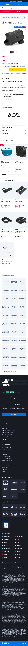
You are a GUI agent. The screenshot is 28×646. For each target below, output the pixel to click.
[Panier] (25, 4)
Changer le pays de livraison (7, 577)
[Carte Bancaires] (6, 489)
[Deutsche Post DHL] (6, 507)
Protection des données (7, 434)
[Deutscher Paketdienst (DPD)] (14, 507)
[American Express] (22, 483)
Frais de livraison (5, 454)
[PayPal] (14, 489)
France (23, 66)
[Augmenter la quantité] (6, 69)
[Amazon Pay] (22, 489)
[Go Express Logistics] (14, 514)
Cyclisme (7, 14)
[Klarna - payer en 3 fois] (6, 496)
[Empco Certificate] (6, 525)
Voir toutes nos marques (9, 371)
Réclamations (5, 452)
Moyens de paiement (6, 456)
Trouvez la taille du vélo (7, 460)
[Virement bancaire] (14, 496)
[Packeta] (22, 514)
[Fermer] (25, 17)
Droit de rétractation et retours (8, 449)
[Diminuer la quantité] (3, 69)
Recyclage (4, 439)
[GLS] (6, 514)
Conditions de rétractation (7, 432)
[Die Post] (22, 507)
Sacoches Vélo (20, 14)
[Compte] (22, 4)
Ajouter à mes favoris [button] (9, 73)
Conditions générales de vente (8, 430)
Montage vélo (5, 469)
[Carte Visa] (14, 483)
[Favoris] (19, 4)
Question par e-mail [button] (21, 73)
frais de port (7, 563)
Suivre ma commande (6, 458)
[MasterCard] (6, 483)
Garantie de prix (5, 467)
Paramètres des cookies (7, 436)
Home (3, 14)
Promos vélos (6, 11)
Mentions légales (5, 423)
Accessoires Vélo (13, 14)
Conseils (3, 471)
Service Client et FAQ (6, 447)
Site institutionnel (5, 426)
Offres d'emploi (5, 428)
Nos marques (5, 462)
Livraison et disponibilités (7, 465)
